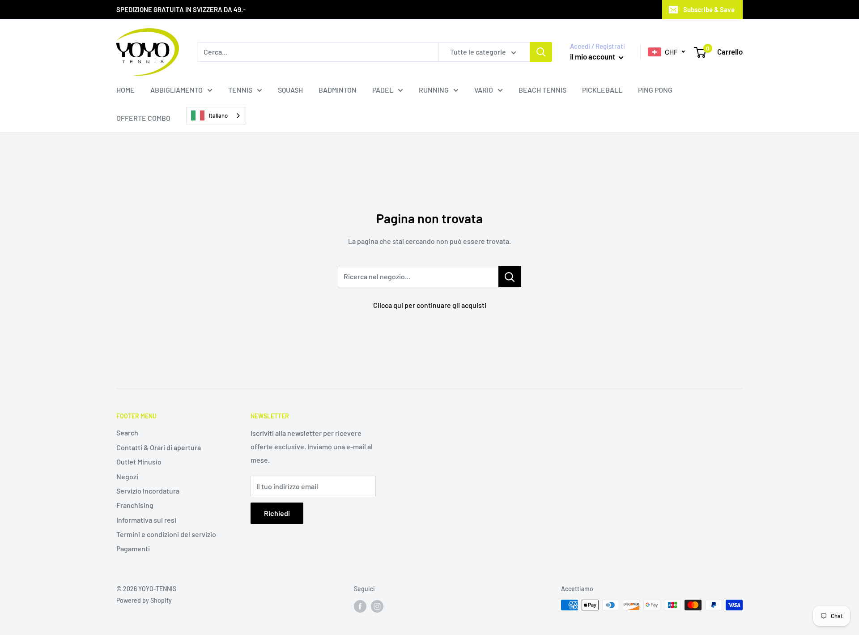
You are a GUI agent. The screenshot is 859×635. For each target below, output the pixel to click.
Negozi (127, 476)
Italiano (218, 115)
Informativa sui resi (146, 520)
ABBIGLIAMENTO (176, 89)
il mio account (593, 56)
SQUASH (290, 89)
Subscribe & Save (709, 9)
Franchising (134, 505)
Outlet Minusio (139, 461)
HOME (125, 89)
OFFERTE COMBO (143, 118)
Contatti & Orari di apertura (158, 447)
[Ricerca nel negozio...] (509, 276)
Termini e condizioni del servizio (166, 534)
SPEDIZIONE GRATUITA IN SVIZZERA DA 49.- (181, 9)
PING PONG (655, 89)
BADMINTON (338, 89)
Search (127, 432)
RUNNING (434, 89)
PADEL (382, 89)
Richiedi (277, 513)
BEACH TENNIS (542, 89)
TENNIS (240, 89)
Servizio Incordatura (147, 490)
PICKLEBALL (602, 89)
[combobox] (216, 115)
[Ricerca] (541, 52)
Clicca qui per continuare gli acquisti (429, 305)
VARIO (483, 89)
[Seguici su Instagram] (377, 606)
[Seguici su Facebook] (360, 606)
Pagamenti (133, 548)
